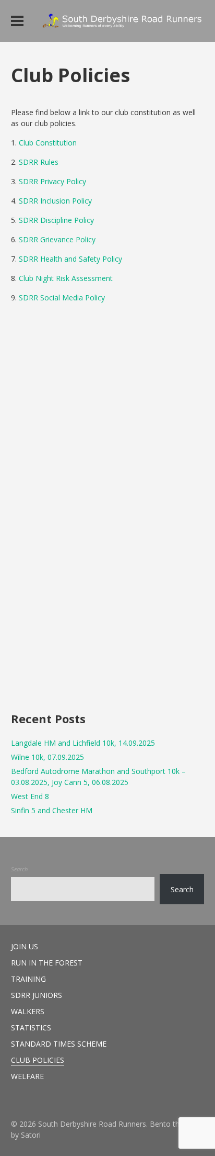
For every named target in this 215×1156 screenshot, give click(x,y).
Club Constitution (48, 143)
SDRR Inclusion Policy (55, 201)
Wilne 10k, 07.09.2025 (47, 757)
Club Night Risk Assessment (66, 278)
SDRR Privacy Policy (52, 181)
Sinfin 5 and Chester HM (51, 810)
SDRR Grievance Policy (57, 239)
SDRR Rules (38, 162)
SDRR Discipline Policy (56, 220)
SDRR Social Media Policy (62, 297)
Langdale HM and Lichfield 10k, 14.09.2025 (83, 743)
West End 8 (30, 796)
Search (19, 869)
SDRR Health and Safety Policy (70, 259)
